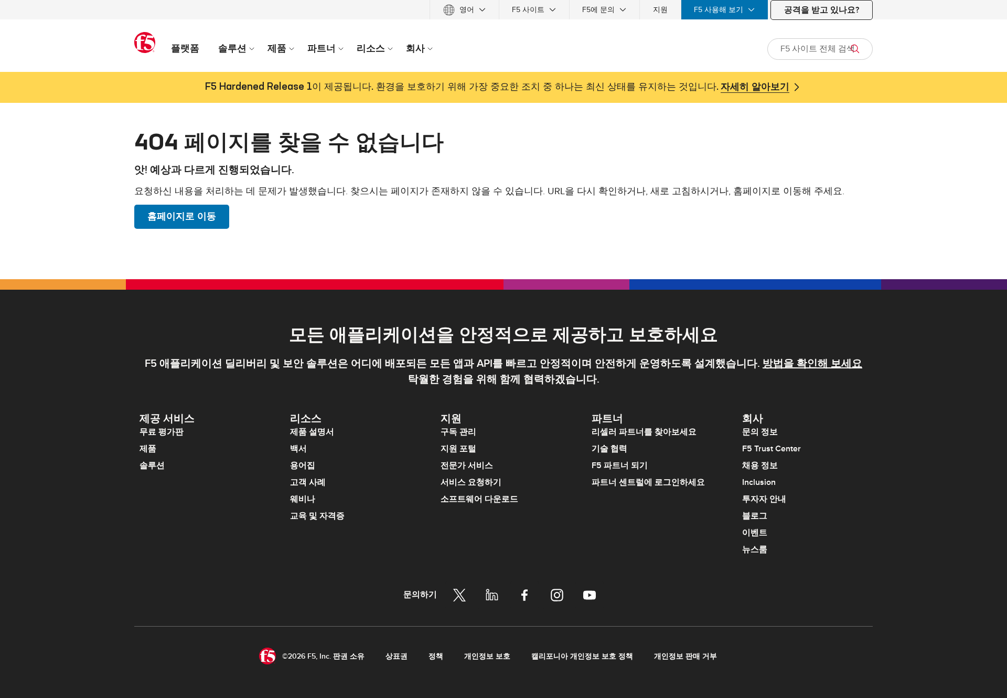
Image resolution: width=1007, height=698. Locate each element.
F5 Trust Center (771, 448)
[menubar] (503, 9)
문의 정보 (760, 432)
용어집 (302, 465)
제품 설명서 (312, 432)
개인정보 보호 (487, 656)
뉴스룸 (754, 549)
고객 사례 (308, 482)
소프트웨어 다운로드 (479, 499)
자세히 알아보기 (755, 87)
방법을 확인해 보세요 (812, 363)
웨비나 (302, 499)
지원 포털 (458, 448)
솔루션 (152, 465)
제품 (148, 448)
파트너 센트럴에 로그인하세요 (648, 482)
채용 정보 (760, 465)
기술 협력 (609, 448)
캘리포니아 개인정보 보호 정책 (582, 656)
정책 (435, 656)
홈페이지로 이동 (181, 216)
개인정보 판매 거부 (685, 656)
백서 (298, 448)
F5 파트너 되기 (620, 465)
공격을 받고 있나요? (821, 10)
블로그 (754, 516)
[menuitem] (464, 9)
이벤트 (754, 532)
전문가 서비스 (467, 465)
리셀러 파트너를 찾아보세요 (644, 432)
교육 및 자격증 (317, 516)
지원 (660, 9)
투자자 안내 (764, 499)
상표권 (396, 656)
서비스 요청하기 (471, 482)
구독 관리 (458, 432)
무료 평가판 (162, 432)
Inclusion (759, 482)
